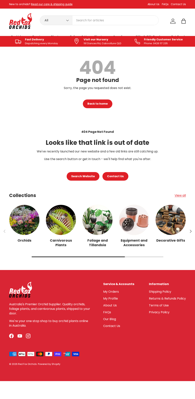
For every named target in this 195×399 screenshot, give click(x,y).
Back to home (97, 104)
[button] (183, 21)
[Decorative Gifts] (171, 220)
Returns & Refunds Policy (167, 298)
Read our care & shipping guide (52, 4)
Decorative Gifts (170, 240)
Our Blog (109, 319)
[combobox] (99, 20)
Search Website (83, 176)
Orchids (24, 240)
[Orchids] (24, 220)
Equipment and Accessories (134, 243)
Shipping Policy (160, 291)
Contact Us (178, 4)
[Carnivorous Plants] (61, 220)
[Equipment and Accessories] (134, 220)
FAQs (165, 4)
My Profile (110, 298)
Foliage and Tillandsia (97, 243)
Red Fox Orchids (27, 364)
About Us (153, 4)
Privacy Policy (159, 312)
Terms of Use (159, 305)
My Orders (111, 291)
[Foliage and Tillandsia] (97, 220)
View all (180, 195)
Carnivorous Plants (61, 243)
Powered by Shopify (49, 364)
